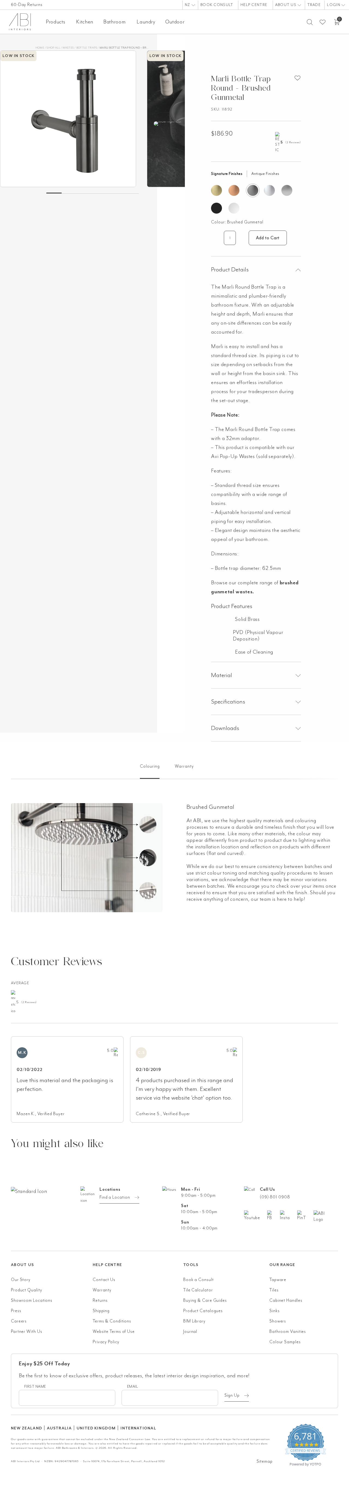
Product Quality (26, 1290)
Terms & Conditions (112, 1321)
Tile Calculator (198, 1290)
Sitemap (265, 1461)
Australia (59, 1428)
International (138, 1428)
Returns (100, 1300)
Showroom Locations (31, 1300)
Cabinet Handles (285, 1300)
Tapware (277, 1279)
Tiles (274, 1290)
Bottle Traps (86, 47)
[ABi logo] (52, 1213)
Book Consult (216, 4)
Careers (19, 1321)
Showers (277, 1321)
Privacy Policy (106, 1342)
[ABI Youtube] (255, 1215)
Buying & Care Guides (205, 1300)
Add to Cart (267, 238)
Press (16, 1310)
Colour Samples (285, 1342)
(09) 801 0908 (275, 1197)
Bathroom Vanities (287, 1331)
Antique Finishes (265, 173)
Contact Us (104, 1279)
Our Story (21, 1279)
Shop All (53, 47)
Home (39, 47)
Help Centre (253, 4)
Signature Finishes (226, 173)
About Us (286, 4)
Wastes (68, 47)
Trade (314, 4)
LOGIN (334, 4)
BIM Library (194, 1321)
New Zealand (26, 1428)
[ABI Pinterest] (305, 1215)
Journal (190, 1331)
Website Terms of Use (114, 1331)
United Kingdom (96, 1428)
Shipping (101, 1310)
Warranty (102, 1290)
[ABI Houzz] (326, 1216)
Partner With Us (26, 1331)
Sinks (274, 1310)
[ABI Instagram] (288, 1215)
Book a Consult (198, 1279)
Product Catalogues (203, 1310)
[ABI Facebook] (273, 1215)
